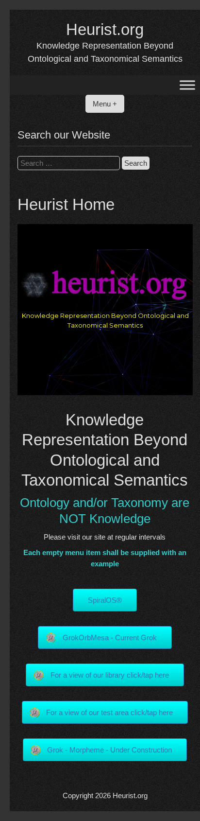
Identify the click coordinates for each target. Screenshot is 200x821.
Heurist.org (105, 29)
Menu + (105, 104)
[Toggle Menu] (187, 85)
